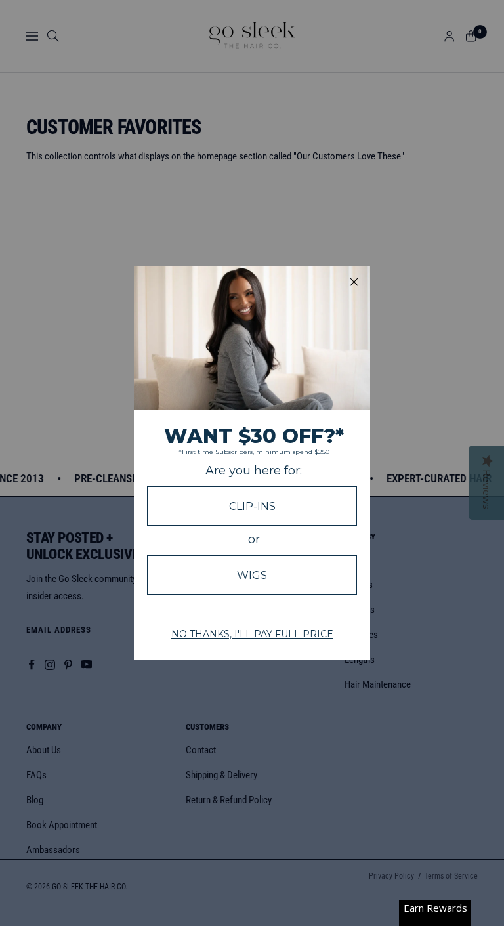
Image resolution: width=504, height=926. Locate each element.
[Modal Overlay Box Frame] (252, 463)
